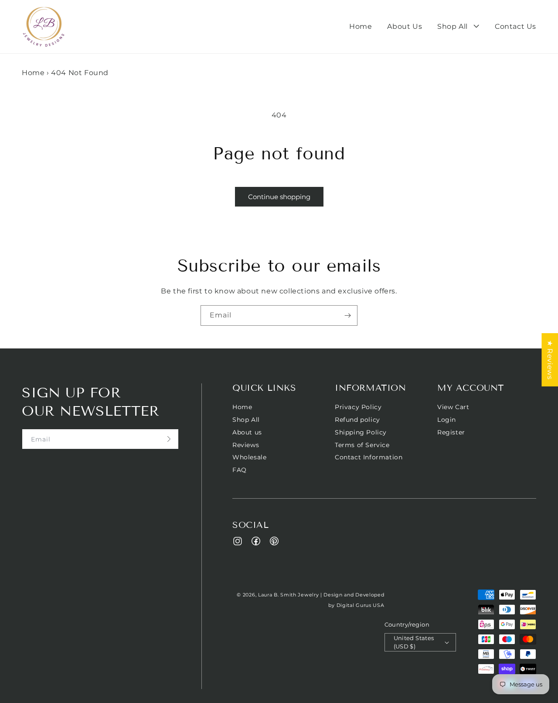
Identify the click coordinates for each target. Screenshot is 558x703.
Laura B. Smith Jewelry (288, 595)
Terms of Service (362, 445)
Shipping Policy (361, 432)
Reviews (245, 445)
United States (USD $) (414, 642)
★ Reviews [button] (550, 359)
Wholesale (249, 457)
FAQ (239, 470)
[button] (458, 26)
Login (446, 420)
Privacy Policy (358, 407)
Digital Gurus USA (360, 605)
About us (247, 432)
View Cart (453, 407)
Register (451, 432)
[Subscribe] (347, 315)
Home (33, 73)
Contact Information (368, 457)
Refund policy (357, 420)
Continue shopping (279, 197)
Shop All (246, 420)
